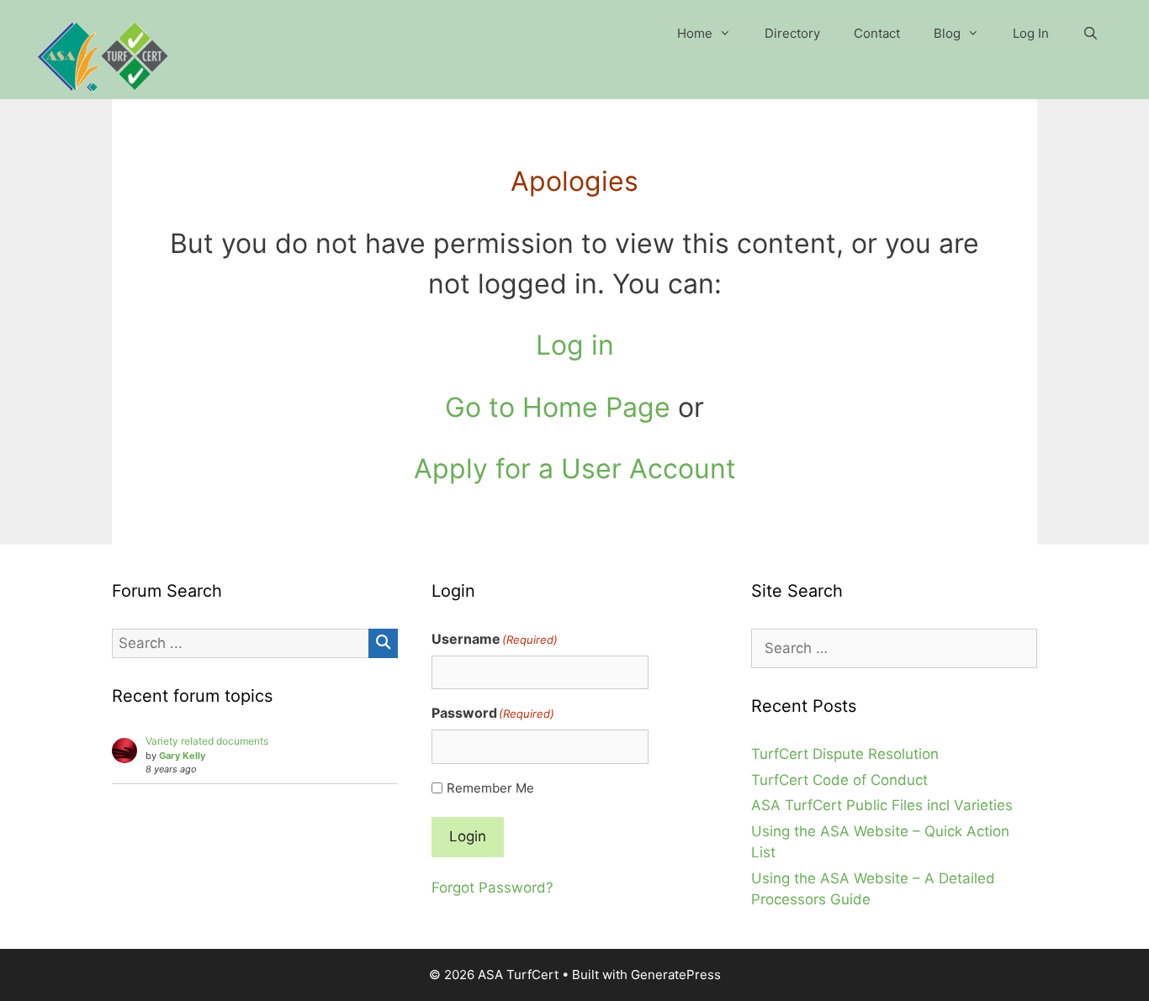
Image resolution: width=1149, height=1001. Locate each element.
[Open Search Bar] (1090, 33)
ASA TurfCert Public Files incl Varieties (882, 805)
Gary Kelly (182, 755)
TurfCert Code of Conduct (839, 780)
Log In (1031, 33)
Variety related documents (207, 741)
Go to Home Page (557, 407)
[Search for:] (894, 648)
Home (694, 33)
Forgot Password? (492, 887)
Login (467, 836)
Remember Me (490, 788)
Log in (575, 345)
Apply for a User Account (575, 468)
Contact (877, 33)
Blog (947, 33)
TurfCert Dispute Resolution (845, 753)
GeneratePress (676, 975)
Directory (792, 33)
